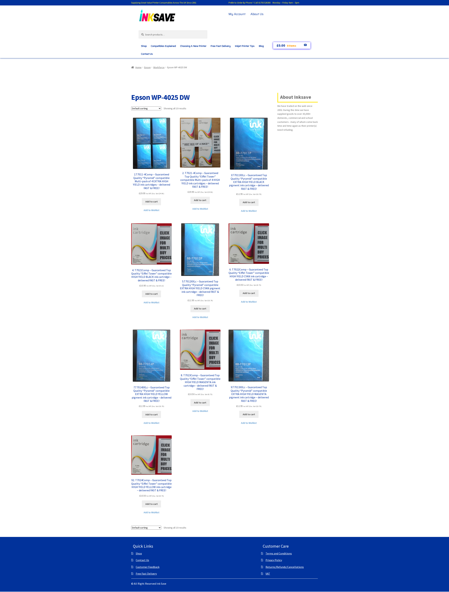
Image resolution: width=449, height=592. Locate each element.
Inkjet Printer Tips (244, 46)
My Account (237, 14)
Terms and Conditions (279, 553)
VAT (268, 573)
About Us (256, 14)
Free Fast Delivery (220, 46)
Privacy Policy (274, 560)
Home (138, 67)
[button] (151, 210)
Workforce (159, 67)
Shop (144, 46)
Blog (261, 46)
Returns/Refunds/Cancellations (285, 567)
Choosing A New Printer (193, 46)
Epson (147, 67)
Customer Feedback (147, 567)
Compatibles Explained (163, 46)
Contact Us (147, 54)
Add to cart (151, 201)
